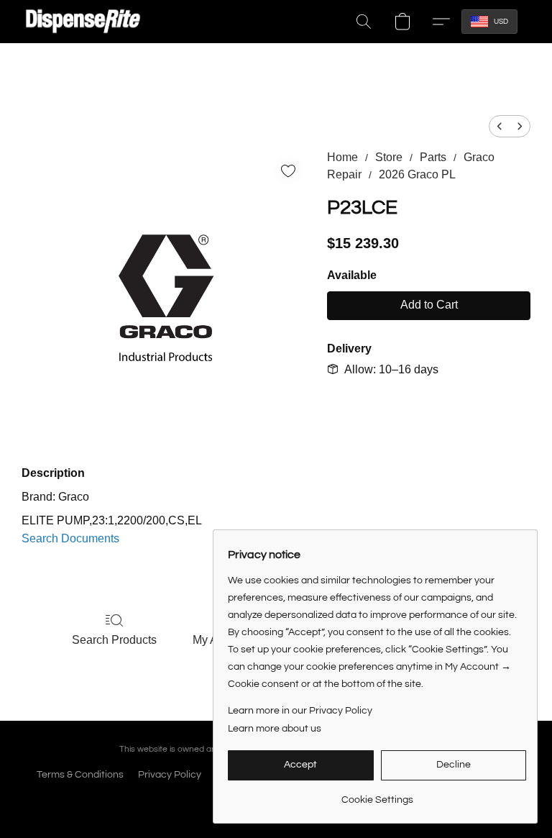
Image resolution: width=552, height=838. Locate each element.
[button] (83, 21)
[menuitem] (499, 126)
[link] (377, 794)
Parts (433, 157)
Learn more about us (274, 729)
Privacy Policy (169, 775)
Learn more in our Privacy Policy (300, 711)
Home (342, 157)
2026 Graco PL (417, 174)
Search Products (114, 640)
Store (388, 157)
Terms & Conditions (80, 775)
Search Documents (70, 538)
